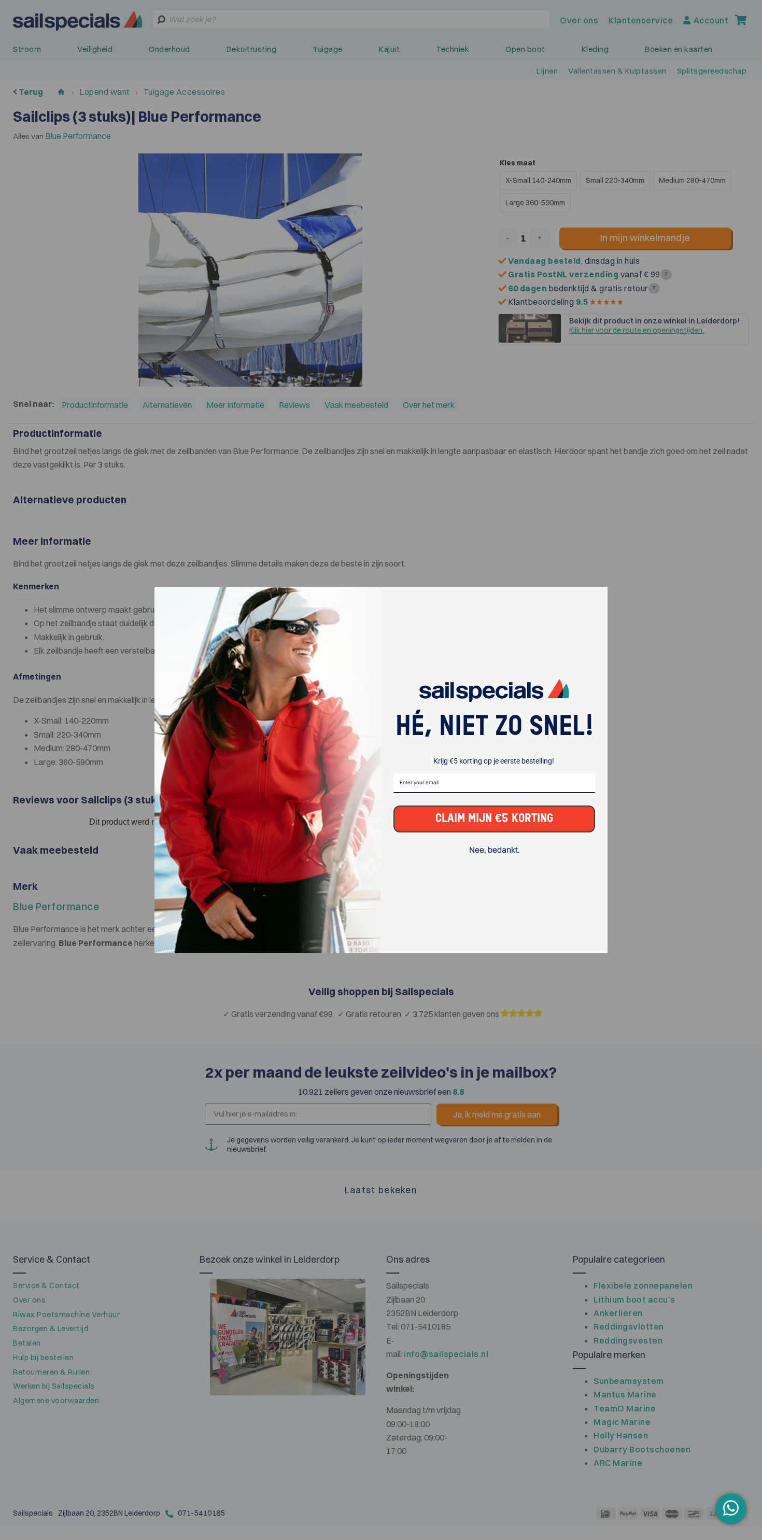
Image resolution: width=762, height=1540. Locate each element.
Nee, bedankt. (494, 850)
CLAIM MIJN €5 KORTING (494, 819)
